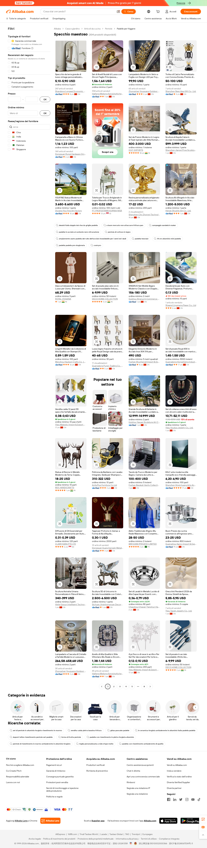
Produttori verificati (95, 765)
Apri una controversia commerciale (143, 776)
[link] (203, 819)
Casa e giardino (72, 28)
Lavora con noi (13, 782)
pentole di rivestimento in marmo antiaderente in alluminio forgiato (41, 744)
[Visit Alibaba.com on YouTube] (193, 799)
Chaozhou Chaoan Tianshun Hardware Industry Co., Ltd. (144, 607)
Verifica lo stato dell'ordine (179, 776)
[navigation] (29, 357)
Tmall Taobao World (89, 834)
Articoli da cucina (92, 28)
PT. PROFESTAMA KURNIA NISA (107, 210)
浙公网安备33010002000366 (153, 843)
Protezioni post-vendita (57, 782)
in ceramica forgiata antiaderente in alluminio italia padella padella (166, 730)
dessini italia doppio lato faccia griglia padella (78, 225)
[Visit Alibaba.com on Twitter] (181, 799)
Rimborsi (131, 782)
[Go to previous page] (101, 686)
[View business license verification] (130, 843)
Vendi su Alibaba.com (177, 765)
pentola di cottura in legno (119, 232)
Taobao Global (116, 834)
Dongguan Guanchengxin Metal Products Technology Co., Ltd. (107, 548)
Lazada (103, 834)
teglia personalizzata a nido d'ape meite (96, 744)
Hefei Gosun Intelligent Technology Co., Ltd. (71, 604)
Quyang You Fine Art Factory (68, 210)
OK (45, 99)
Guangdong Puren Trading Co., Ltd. (107, 366)
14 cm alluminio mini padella (169, 239)
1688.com (72, 834)
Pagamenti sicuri (54, 765)
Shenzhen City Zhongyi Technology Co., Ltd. (144, 214)
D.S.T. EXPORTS (136, 150)
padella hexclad (141, 239)
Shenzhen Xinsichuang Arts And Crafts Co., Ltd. (181, 485)
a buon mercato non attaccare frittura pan (125, 225)
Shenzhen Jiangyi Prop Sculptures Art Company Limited (181, 150)
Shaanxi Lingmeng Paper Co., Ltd (180, 305)
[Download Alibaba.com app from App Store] (168, 821)
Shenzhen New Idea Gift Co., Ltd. (180, 91)
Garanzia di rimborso (55, 771)
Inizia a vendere (174, 771)
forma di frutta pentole (71, 737)
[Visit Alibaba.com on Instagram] (187, 799)
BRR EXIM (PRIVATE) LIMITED (143, 544)
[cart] (158, 12)
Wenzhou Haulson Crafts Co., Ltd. (71, 362)
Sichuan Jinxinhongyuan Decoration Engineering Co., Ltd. (107, 604)
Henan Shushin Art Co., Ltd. (178, 210)
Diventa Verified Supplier (178, 782)
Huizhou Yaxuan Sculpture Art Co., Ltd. (144, 422)
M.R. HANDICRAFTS (64, 487)
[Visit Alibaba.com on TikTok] (199, 799)
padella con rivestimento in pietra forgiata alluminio (112, 737)
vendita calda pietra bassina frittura (86, 730)
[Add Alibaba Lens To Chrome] (50, 821)
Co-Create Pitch (14, 771)
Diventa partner (174, 788)
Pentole (108, 28)
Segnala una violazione (137, 794)
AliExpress (60, 834)
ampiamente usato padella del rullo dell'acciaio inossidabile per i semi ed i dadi (92, 239)
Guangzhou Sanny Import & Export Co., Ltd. (181, 544)
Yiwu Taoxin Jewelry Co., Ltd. (178, 611)
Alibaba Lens (21, 820)
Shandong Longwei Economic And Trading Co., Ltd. (71, 91)
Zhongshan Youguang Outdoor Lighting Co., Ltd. (144, 91)
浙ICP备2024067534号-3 (181, 843)
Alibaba (57, 28)
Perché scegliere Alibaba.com (20, 765)
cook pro (97, 245)
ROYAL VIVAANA (63, 299)
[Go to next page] (150, 686)
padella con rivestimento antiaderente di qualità (142, 744)
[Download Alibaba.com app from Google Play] (190, 821)
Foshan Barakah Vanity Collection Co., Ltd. (144, 485)
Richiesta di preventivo (97, 771)
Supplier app (98, 820)
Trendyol (136, 834)
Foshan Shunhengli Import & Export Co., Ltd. (144, 362)
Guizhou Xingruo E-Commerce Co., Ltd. (144, 299)
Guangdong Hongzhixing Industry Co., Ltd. (181, 362)
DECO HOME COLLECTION (105, 299)
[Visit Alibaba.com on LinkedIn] (175, 799)
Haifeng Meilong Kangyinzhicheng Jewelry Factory (107, 94)
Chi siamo (11, 758)
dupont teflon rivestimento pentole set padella (33, 737)
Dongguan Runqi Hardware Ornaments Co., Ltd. (71, 154)
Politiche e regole (54, 796)
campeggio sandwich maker (164, 225)
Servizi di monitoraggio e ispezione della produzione (62, 789)
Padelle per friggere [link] (126, 28)
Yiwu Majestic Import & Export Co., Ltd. (71, 424)
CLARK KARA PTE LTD (65, 544)
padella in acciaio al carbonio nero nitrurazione (79, 232)
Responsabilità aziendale (17, 776)
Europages (147, 834)
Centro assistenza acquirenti (140, 765)
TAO (127, 834)
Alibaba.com (150, 820)
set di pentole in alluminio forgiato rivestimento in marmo (37, 730)
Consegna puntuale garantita (59, 776)
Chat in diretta (133, 771)
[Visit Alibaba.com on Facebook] (168, 799)
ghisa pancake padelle (119, 730)
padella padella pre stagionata (72, 245)
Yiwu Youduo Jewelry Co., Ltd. (179, 427)
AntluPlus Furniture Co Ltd (104, 485)
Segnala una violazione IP (138, 788)
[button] (118, 11)
